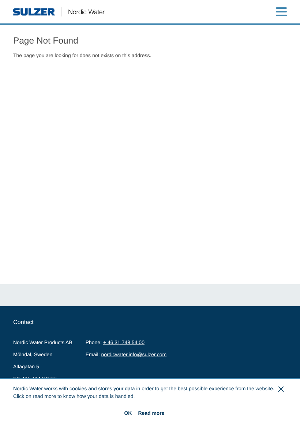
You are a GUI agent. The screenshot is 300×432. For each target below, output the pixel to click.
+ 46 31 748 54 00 (124, 342)
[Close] (281, 389)
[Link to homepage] (59, 11)
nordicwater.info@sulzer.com (133, 354)
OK (128, 413)
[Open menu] (281, 12)
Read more (151, 413)
